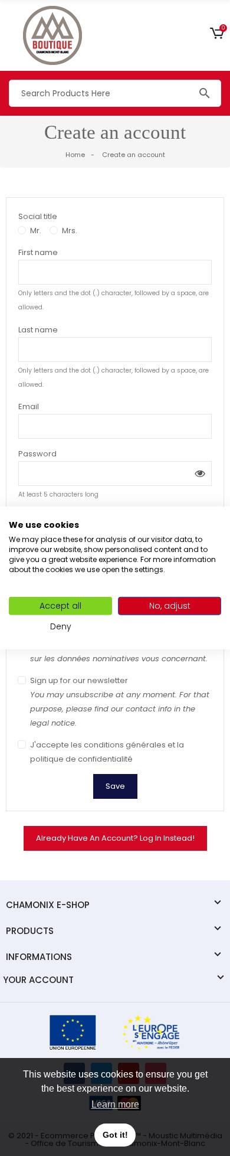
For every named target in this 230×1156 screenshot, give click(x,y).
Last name (38, 329)
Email (28, 406)
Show (200, 473)
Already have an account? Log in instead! (115, 838)
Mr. (35, 230)
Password (37, 453)
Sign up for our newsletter (119, 702)
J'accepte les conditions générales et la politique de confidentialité (107, 752)
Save (115, 786)
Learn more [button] (115, 1104)
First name (38, 252)
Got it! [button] (115, 1134)
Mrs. (69, 230)
